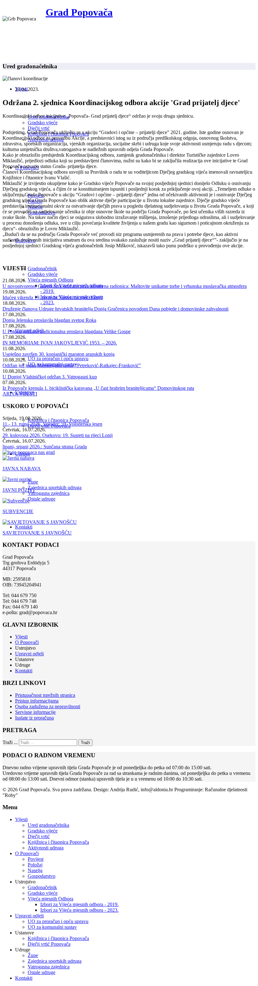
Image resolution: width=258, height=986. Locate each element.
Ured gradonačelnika (48, 825)
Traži (85, 742)
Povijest (35, 859)
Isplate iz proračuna (34, 717)
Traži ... (10, 742)
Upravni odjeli (29, 653)
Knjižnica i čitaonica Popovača (58, 420)
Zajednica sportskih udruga (54, 487)
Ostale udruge (41, 498)
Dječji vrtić (39, 128)
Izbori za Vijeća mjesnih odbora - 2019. (79, 904)
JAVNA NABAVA (22, 468)
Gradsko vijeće (43, 122)
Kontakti (23, 526)
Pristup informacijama (37, 700)
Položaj (35, 864)
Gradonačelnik (42, 268)
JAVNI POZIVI (19, 490)
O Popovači (27, 642)
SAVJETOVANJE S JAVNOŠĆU (37, 532)
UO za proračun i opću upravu (58, 358)
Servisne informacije (35, 712)
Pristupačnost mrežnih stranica (45, 695)
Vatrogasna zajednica (49, 493)
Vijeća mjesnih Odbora (50, 280)
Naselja (35, 870)
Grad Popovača (79, 12)
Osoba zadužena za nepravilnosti (47, 706)
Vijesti (21, 636)
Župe (33, 482)
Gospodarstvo (41, 876)
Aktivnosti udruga (46, 847)
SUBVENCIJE (18, 511)
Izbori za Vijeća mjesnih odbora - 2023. (79, 910)
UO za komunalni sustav (52, 927)
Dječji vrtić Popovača (49, 944)
